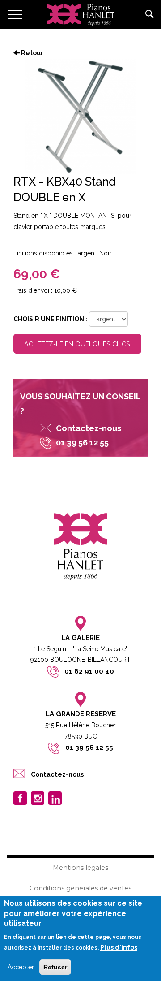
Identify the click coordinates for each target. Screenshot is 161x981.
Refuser (55, 967)
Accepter (21, 967)
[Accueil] (80, 14)
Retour (31, 52)
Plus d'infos (118, 947)
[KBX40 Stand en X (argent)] (80, 116)
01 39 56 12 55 (89, 747)
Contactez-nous (88, 428)
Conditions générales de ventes (80, 888)
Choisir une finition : (50, 319)
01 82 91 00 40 (89, 671)
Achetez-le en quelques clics (77, 344)
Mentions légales (80, 868)
